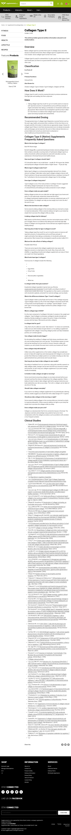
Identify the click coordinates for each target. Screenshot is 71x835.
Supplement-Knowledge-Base (15, 25)
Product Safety (28, 771)
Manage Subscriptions (7, 768)
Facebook (3, 792)
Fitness (4, 31)
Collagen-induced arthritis (36, 659)
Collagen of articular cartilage (44, 528)
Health (4, 40)
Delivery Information (30, 773)
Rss (21, 792)
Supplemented (9, 830)
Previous (2, 74)
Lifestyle (5, 45)
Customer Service (52, 768)
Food (3, 35)
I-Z (2, 773)
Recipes (4, 50)
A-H (2, 771)
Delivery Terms (51, 771)
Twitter (7, 792)
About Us (27, 766)
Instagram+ (16, 792)
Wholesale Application (54, 773)
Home (3, 25)
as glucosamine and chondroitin (34, 289)
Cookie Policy (28, 780)
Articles (27, 782)
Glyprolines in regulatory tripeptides (41, 477)
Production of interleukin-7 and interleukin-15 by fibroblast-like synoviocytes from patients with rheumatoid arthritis (47, 655)
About (49, 766)
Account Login (5, 766)
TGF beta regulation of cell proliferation (50, 699)
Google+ (12, 792)
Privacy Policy (28, 775)
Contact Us (28, 768)
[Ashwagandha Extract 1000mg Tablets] (12, 73)
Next (21, 74)
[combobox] (36, 3)
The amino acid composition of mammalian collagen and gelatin (47, 451)
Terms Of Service (29, 777)
